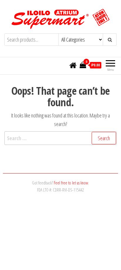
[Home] (73, 65)
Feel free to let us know (71, 183)
